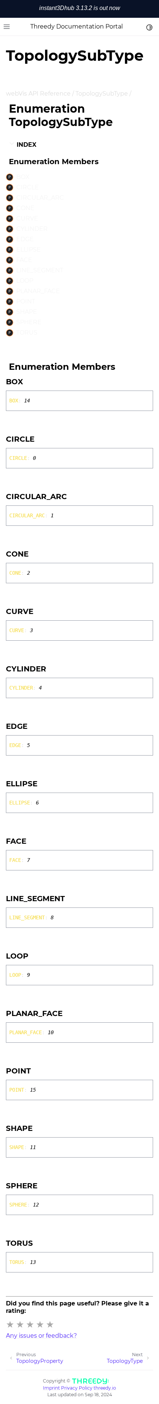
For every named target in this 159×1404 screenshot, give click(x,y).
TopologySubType (101, 93)
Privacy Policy (76, 1388)
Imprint (51, 1388)
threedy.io (105, 1388)
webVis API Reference (38, 93)
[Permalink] (29, 381)
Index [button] (25, 144)
